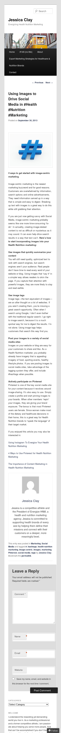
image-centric (26, 549)
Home (12, 51)
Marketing (36, 543)
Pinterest (12, 552)
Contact (12, 72)
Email (20, 653)
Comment (20, 594)
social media (24, 552)
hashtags (32, 546)
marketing (47, 549)
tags (33, 552)
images (37, 549)
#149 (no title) (26, 51)
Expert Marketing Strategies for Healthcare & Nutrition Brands (29, 62)
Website (19, 669)
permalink (26, 555)
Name (20, 636)
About (40, 51)
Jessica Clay (20, 19)
